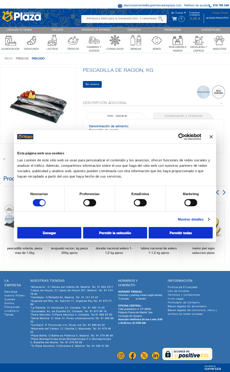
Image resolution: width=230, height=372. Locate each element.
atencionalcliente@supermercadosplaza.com (152, 5)
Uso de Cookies (178, 291)
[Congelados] (115, 40)
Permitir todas (181, 233)
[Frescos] (73, 40)
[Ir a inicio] (21, 16)
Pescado (38, 58)
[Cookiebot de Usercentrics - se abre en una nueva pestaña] (181, 136)
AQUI (132, 298)
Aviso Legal (176, 299)
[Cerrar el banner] (211, 136)
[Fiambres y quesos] (94, 40)
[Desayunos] (31, 40)
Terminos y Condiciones (184, 295)
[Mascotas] (219, 40)
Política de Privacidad (182, 287)
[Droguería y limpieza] (198, 40)
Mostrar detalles (191, 219)
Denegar (49, 233)
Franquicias (12, 307)
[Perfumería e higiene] (177, 40)
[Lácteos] (52, 40)
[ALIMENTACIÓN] (10, 40)
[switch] (89, 202)
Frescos (22, 58)
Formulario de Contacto (184, 302)
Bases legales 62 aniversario (187, 306)
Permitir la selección (115, 233)
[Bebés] (156, 40)
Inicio (8, 58)
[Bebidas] (136, 40)
